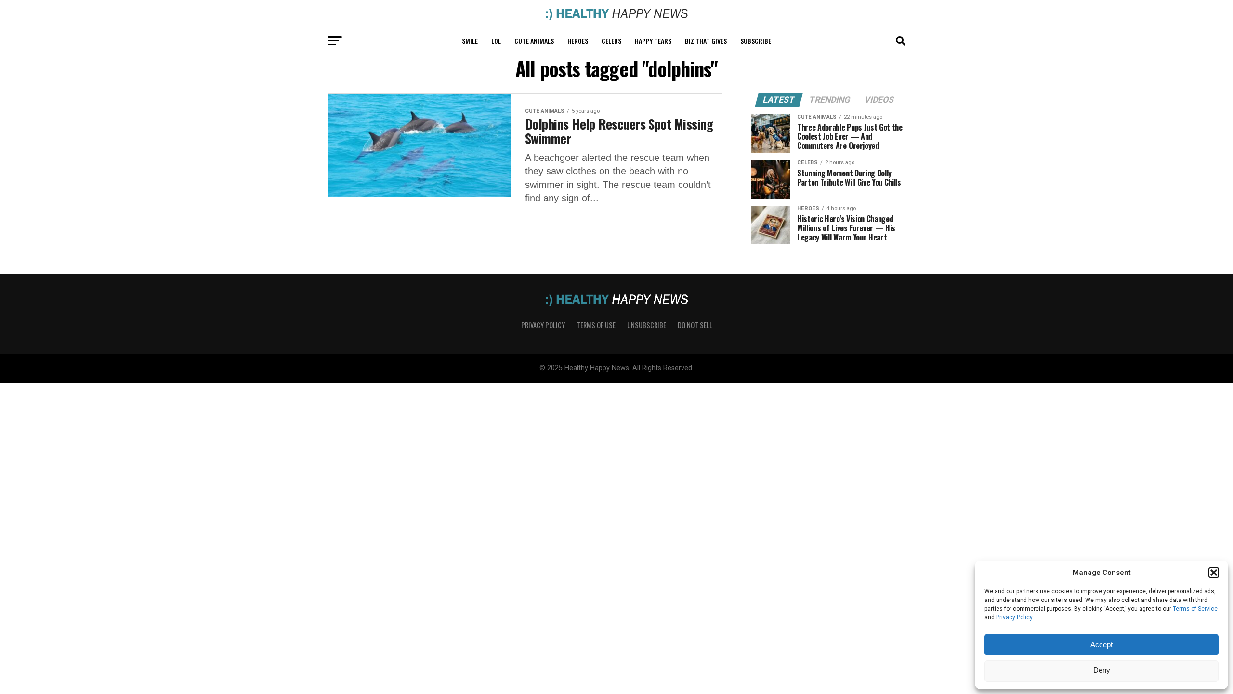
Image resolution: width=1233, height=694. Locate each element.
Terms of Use (596, 325)
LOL (496, 41)
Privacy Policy (1014, 617)
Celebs (611, 41)
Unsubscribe (646, 325)
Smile (470, 41)
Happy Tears (653, 41)
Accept (1101, 645)
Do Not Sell (695, 325)
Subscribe (755, 41)
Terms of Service (1195, 608)
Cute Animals (534, 41)
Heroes (577, 41)
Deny (1101, 670)
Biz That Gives (706, 41)
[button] (1214, 572)
